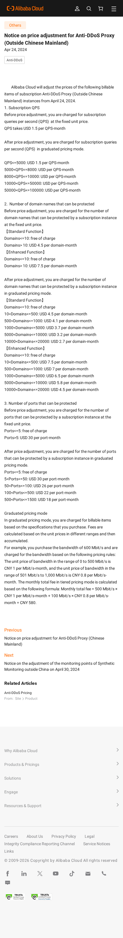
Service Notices (96, 843)
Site (18, 699)
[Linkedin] (23, 873)
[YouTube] (55, 873)
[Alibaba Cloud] (25, 8)
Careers (11, 836)
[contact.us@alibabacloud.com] (87, 873)
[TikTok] (71, 873)
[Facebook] (7, 873)
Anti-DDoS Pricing (18, 693)
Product (31, 699)
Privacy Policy (63, 836)
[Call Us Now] (103, 873)
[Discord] (7, 882)
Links (9, 851)
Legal (89, 836)
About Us (35, 836)
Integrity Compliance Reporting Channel (39, 843)
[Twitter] (39, 873)
